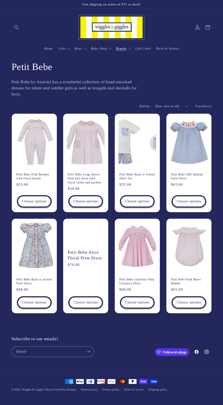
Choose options (34, 201)
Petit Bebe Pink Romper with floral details (32, 176)
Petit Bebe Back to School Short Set (137, 176)
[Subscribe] (88, 351)
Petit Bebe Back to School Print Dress (34, 281)
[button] (17, 27)
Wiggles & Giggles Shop (36, 389)
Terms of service (134, 389)
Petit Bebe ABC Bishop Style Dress (187, 176)
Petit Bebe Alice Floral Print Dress (85, 255)
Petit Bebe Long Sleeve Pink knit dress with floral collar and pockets (84, 178)
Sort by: (145, 106)
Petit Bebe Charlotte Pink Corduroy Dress (136, 281)
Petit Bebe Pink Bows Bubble (186, 281)
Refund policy (89, 389)
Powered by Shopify (64, 389)
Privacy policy (110, 389)
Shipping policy (157, 389)
